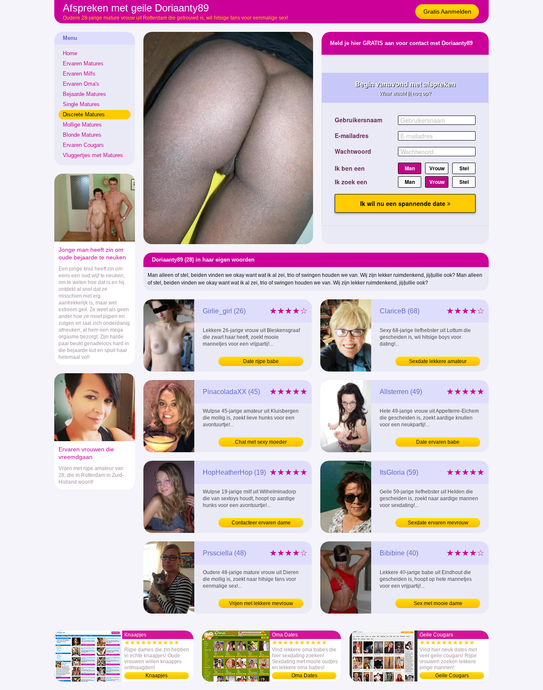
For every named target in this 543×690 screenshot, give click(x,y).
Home (70, 53)
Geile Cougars (452, 676)
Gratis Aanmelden (447, 11)
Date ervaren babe (437, 442)
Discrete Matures (84, 114)
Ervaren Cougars (83, 145)
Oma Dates (304, 676)
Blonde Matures (82, 135)
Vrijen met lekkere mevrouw (261, 603)
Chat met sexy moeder (261, 442)
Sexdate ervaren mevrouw (438, 523)
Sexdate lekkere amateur (438, 361)
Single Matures (81, 104)
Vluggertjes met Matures (93, 155)
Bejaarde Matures (84, 94)
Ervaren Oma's (81, 84)
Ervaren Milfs (79, 73)
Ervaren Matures (83, 63)
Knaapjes (157, 676)
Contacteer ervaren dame (261, 523)
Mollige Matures (82, 124)
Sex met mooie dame (438, 603)
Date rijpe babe (261, 361)
